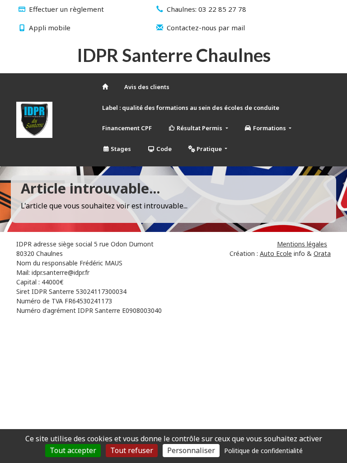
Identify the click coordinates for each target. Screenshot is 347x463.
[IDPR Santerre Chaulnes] (34, 119)
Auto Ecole (276, 253)
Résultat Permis (199, 128)
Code (163, 149)
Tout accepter (73, 450)
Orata (322, 253)
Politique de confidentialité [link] (263, 450)
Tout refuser (131, 450)
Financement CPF (127, 128)
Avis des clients (146, 87)
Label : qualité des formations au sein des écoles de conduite (190, 108)
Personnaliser (191, 450)
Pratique (209, 149)
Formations (269, 128)
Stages (120, 149)
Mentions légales (302, 244)
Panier (80, 118)
